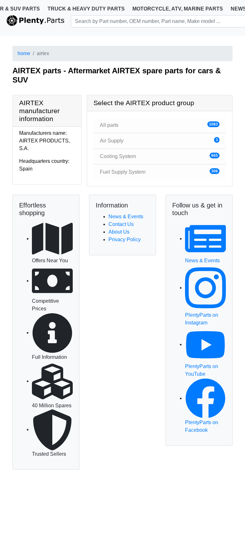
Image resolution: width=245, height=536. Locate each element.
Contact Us (121, 224)
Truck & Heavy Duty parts (86, 8)
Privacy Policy (124, 239)
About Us (119, 232)
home (24, 53)
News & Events (125, 216)
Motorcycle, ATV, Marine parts (177, 8)
